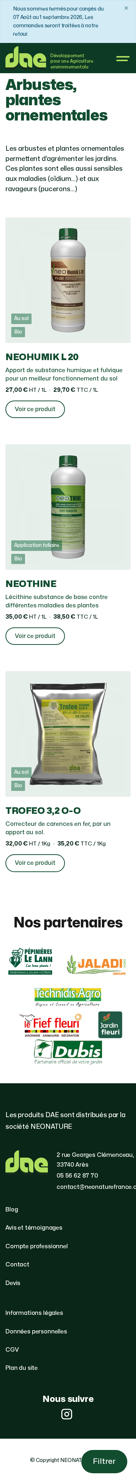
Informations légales (34, 1313)
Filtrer (104, 1461)
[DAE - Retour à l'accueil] (25, 58)
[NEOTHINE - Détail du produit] (68, 549)
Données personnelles (36, 1332)
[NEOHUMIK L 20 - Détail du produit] (68, 322)
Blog (11, 1210)
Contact (17, 1265)
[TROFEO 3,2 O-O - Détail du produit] (68, 775)
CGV (12, 1350)
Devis (12, 1283)
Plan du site (21, 1368)
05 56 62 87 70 (77, 1176)
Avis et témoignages (33, 1228)
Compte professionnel (36, 1246)
